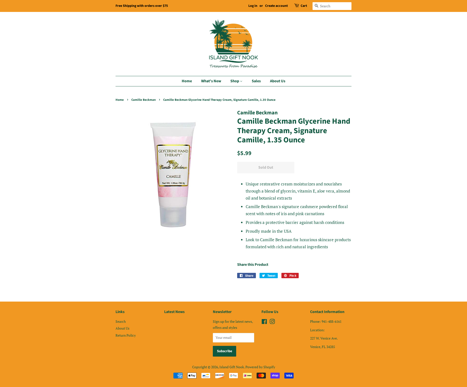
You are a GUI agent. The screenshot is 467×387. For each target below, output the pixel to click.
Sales (256, 81)
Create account (276, 5)
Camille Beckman (143, 100)
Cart (304, 5)
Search (121, 321)
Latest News (174, 311)
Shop (235, 81)
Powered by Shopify (260, 367)
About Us (277, 81)
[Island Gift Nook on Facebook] (264, 322)
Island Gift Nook (231, 367)
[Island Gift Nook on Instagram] (272, 322)
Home (187, 81)
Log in (252, 5)
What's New (211, 81)
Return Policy (126, 335)
